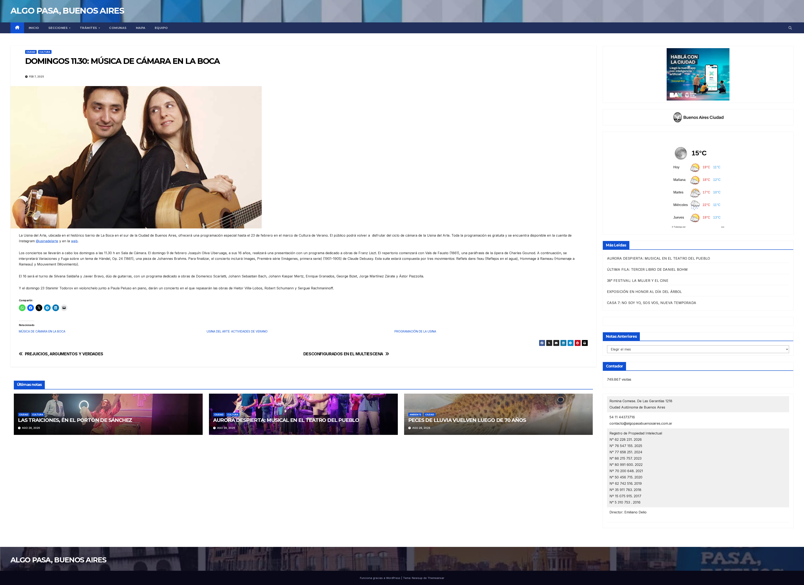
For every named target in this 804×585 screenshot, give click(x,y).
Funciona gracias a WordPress (380, 578)
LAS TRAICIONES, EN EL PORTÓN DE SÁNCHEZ (75, 420)
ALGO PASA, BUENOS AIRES (67, 10)
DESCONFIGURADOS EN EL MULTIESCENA (343, 354)
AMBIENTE (415, 414)
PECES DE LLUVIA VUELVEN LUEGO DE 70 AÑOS (467, 420)
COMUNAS (118, 28)
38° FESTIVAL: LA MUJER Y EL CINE (637, 280)
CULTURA (44, 52)
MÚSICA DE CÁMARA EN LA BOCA (42, 331)
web (74, 241)
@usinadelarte (47, 241)
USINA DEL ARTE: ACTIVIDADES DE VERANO (237, 331)
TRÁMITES (89, 28)
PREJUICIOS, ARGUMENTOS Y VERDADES (64, 354)
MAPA (141, 28)
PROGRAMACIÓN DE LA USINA (415, 331)
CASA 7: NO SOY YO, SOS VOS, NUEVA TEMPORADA (651, 303)
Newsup (417, 578)
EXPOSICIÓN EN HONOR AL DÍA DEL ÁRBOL (644, 292)
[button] (790, 28)
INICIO (34, 28)
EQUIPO (161, 28)
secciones (58, 28)
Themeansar (436, 578)
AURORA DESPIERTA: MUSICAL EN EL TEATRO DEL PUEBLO (286, 420)
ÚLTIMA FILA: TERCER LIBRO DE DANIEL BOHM (647, 269)
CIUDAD (30, 52)
